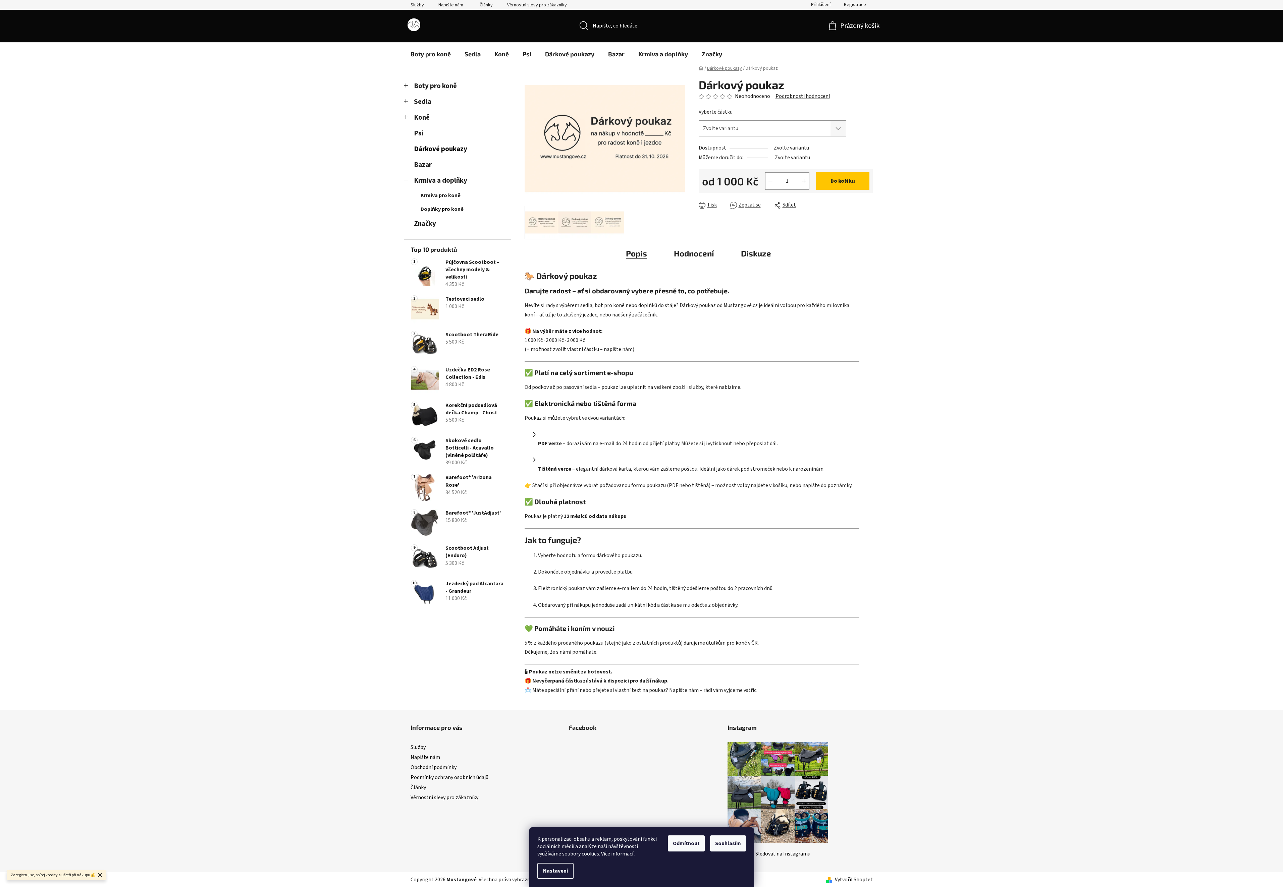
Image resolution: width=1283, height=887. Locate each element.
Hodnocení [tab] (694, 253)
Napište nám (450, 5)
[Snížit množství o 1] (770, 181)
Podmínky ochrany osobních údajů (449, 777)
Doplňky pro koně (442, 209)
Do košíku (843, 181)
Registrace (855, 4)
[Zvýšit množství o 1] (804, 181)
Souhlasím (728, 843)
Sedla (422, 102)
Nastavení (555, 871)
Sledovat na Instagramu (782, 854)
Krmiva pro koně (441, 195)
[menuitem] (431, 54)
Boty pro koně (435, 86)
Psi (418, 133)
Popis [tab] (636, 253)
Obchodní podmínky (434, 767)
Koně (422, 117)
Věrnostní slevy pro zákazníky (537, 5)
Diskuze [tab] (756, 253)
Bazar (423, 165)
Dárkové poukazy (440, 149)
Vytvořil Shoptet (854, 879)
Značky (425, 224)
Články (486, 5)
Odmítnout (686, 843)
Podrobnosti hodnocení (803, 96)
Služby (417, 5)
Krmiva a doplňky (440, 180)
